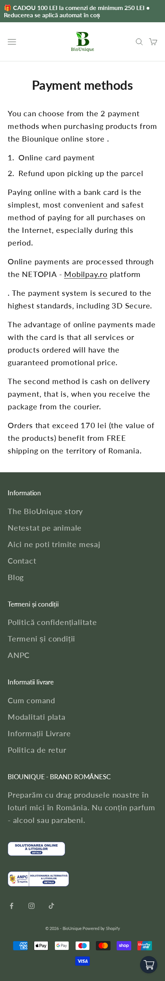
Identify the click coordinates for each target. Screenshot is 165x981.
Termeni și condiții (41, 638)
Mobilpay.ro (85, 274)
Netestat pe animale (45, 527)
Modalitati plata (37, 716)
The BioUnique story (45, 511)
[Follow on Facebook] (11, 906)
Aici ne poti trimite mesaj (54, 544)
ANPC (19, 654)
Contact (22, 560)
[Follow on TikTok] (51, 906)
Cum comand (31, 700)
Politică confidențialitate (52, 622)
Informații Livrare (39, 733)
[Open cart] (148, 964)
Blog (16, 577)
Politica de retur (37, 749)
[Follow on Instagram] (31, 906)
